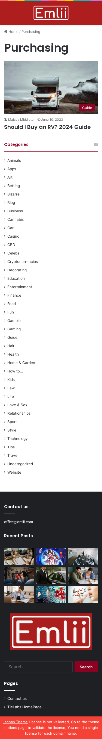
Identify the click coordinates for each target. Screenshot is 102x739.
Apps (11, 169)
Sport (12, 422)
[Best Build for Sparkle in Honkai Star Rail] (51, 556)
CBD (11, 245)
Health (13, 354)
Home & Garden (21, 363)
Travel (12, 455)
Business (15, 211)
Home (12, 31)
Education (16, 278)
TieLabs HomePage (24, 707)
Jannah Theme (15, 722)
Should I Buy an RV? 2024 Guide (47, 127)
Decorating (17, 270)
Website (14, 472)
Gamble (14, 320)
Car (10, 228)
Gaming (14, 329)
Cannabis (15, 219)
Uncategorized (20, 464)
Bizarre (13, 194)
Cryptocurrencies (22, 261)
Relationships (18, 413)
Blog (11, 202)
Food (11, 304)
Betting (13, 186)
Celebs (13, 253)
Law (11, 388)
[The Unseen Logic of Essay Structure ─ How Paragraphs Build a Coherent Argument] (83, 575)
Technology (17, 438)
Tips (11, 447)
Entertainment (19, 287)
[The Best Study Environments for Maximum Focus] (19, 594)
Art (10, 177)
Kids (11, 379)
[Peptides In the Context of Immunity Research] (83, 594)
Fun (10, 312)
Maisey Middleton (21, 119)
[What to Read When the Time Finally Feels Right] (19, 575)
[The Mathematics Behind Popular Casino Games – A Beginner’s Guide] (51, 594)
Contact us (17, 698)
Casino (13, 236)
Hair (10, 346)
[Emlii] (51, 13)
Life (10, 396)
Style (11, 430)
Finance (14, 295)
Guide (12, 337)
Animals (14, 160)
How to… (15, 371)
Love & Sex (17, 405)
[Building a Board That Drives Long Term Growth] (83, 556)
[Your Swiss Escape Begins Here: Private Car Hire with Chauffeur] (51, 575)
